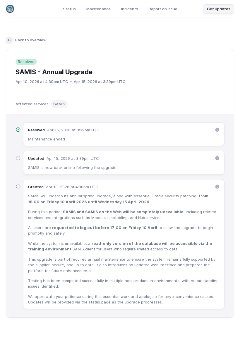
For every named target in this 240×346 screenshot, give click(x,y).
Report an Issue (163, 8)
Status (69, 8)
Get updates (218, 8)
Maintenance (98, 8)
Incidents (129, 8)
